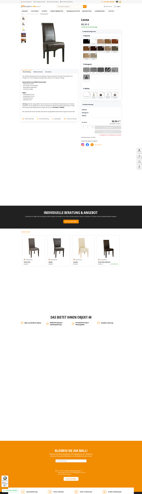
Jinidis (50, 262)
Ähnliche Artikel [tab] (25, 231)
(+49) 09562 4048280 (108, 2)
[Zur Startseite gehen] (31, 6)
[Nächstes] (23, 42)
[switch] (4, 485)
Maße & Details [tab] (38, 72)
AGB (75, 472)
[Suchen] (85, 6)
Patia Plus (27, 262)
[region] (49, 41)
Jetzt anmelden (71, 479)
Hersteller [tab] (48, 72)
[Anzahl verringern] (82, 127)
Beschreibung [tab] (27, 72)
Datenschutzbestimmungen (72, 471)
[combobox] (70, 6)
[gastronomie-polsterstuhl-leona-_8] (53, 41)
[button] (10, 490)
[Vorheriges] (23, 17)
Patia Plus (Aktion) (104, 262)
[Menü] (7, 476)
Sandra (75, 262)
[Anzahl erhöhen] (92, 127)
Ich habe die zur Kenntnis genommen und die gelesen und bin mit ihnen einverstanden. (71, 472)
